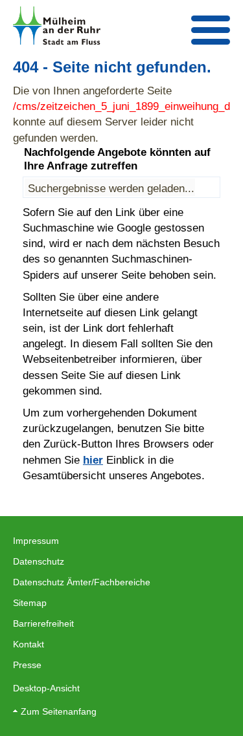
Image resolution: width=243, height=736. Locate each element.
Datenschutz (38, 561)
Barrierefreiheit (43, 623)
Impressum (36, 541)
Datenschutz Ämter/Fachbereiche (81, 582)
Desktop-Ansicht (46, 688)
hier (93, 459)
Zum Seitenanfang (59, 711)
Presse (27, 665)
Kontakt (28, 644)
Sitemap (30, 603)
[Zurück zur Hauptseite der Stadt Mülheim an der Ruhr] (56, 25)
